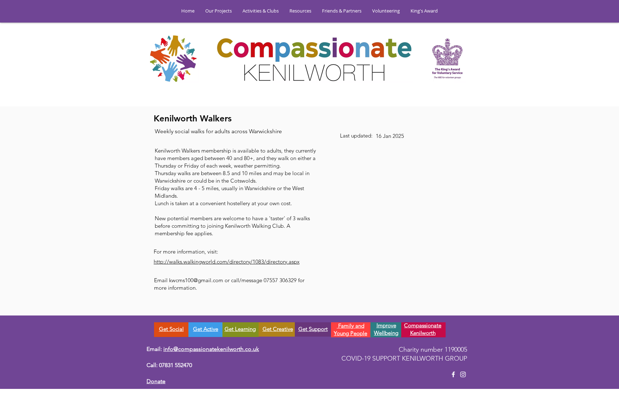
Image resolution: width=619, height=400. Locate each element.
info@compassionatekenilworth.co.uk (211, 349)
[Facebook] (453, 374)
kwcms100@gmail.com (196, 280)
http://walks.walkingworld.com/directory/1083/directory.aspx (226, 261)
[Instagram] (463, 374)
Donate (156, 381)
